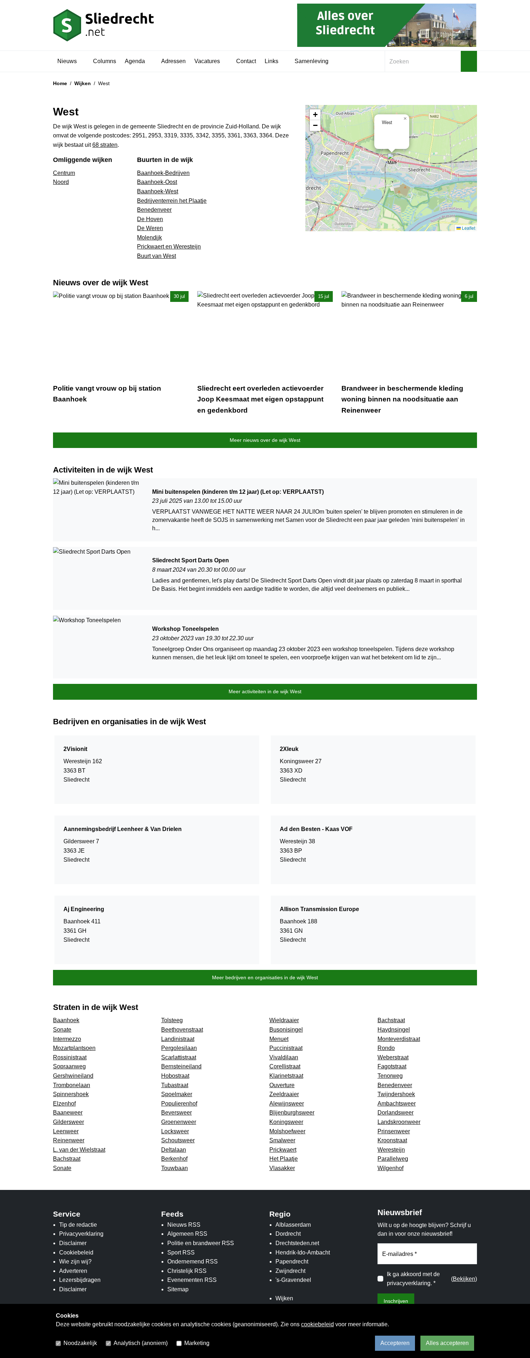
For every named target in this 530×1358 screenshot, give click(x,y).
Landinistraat (177, 1039)
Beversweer (176, 1112)
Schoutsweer (178, 1140)
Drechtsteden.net (297, 1243)
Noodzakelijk (80, 1343)
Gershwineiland (73, 1076)
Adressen (173, 61)
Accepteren (395, 1343)
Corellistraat (284, 1066)
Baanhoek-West (157, 191)
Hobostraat (175, 1076)
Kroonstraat (392, 1140)
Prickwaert (282, 1150)
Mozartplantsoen (74, 1048)
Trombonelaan (71, 1085)
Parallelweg (392, 1159)
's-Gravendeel (293, 1280)
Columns (104, 61)
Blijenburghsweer (291, 1112)
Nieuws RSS (183, 1225)
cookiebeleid (317, 1324)
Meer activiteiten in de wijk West (265, 691)
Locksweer (175, 1131)
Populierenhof (179, 1103)
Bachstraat (391, 1020)
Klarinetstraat (286, 1076)
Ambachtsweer (396, 1103)
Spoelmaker (176, 1094)
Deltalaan (173, 1150)
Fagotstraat (391, 1066)
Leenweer (66, 1131)
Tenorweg (390, 1076)
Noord (61, 182)
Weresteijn (391, 1150)
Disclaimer (73, 1243)
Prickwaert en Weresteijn (169, 246)
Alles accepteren (447, 1343)
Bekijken (464, 1279)
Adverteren (73, 1271)
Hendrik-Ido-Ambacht (302, 1252)
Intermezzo (67, 1039)
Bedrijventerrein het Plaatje (172, 201)
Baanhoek (66, 1020)
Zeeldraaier (284, 1094)
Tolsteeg (172, 1020)
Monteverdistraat (398, 1039)
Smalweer (282, 1140)
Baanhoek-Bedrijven (163, 173)
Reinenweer (68, 1140)
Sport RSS (181, 1252)
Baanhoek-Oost (157, 182)
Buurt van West (156, 256)
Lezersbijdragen (80, 1280)
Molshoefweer (287, 1131)
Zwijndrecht (290, 1271)
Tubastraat (174, 1085)
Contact (246, 61)
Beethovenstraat (182, 1030)
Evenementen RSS (192, 1280)
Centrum (64, 173)
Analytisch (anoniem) (141, 1343)
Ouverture (282, 1085)
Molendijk (149, 237)
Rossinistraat (70, 1057)
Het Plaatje (283, 1159)
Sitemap (178, 1289)
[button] (392, 160)
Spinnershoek (71, 1094)
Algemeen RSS (187, 1234)
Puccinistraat (285, 1048)
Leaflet (468, 228)
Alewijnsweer (286, 1103)
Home (60, 83)
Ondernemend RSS (192, 1261)
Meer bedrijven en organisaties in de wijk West (265, 977)
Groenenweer (178, 1122)
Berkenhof (174, 1159)
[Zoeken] (469, 61)
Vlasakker (282, 1168)
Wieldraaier (284, 1020)
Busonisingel (286, 1030)
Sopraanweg (69, 1066)
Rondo (386, 1048)
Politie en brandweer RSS (200, 1243)
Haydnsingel (393, 1030)
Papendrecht (291, 1261)
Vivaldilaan (283, 1057)
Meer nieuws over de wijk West (265, 440)
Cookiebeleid (76, 1252)
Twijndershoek (396, 1094)
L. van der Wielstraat (79, 1150)
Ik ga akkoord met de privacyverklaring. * (413, 1279)
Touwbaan (174, 1168)
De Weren (150, 228)
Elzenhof (64, 1103)
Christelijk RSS (187, 1271)
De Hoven (150, 219)
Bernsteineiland (181, 1066)
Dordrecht (288, 1234)
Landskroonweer (398, 1122)
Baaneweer (68, 1112)
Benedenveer (154, 210)
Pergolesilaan (179, 1048)
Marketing (196, 1343)
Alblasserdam (293, 1225)
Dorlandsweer (395, 1112)
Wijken (82, 83)
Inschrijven (396, 1301)
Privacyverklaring (81, 1234)
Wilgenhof (390, 1168)
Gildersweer (68, 1122)
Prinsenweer (393, 1131)
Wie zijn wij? (75, 1261)
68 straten (105, 145)
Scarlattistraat (178, 1057)
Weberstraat (392, 1057)
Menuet (278, 1039)
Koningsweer (286, 1122)
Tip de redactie (78, 1225)
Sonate (62, 1030)
